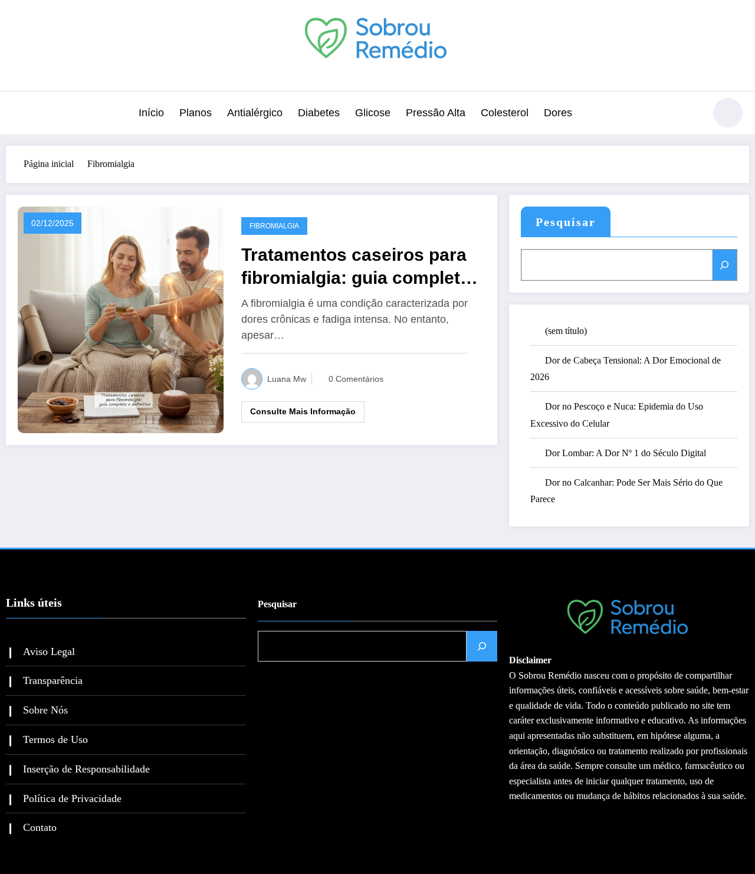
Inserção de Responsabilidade (86, 769)
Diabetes (319, 113)
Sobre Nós (45, 710)
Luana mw (286, 379)
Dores (558, 113)
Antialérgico (255, 113)
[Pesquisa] (689, 114)
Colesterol (504, 113)
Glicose (372, 113)
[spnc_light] (728, 112)
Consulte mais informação (303, 411)
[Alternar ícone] (20, 114)
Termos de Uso (55, 739)
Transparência (53, 680)
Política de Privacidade (72, 798)
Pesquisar (566, 221)
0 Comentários (356, 379)
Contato (40, 827)
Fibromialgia (274, 226)
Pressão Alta (435, 113)
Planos (195, 113)
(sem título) (566, 331)
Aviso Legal (49, 651)
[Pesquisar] (725, 265)
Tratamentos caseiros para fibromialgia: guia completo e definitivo (356, 267)
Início (151, 113)
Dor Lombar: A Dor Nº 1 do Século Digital (625, 453)
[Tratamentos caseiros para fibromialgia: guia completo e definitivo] (121, 318)
